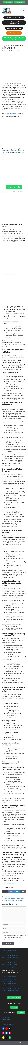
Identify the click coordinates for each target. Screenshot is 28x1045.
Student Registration (14, 1003)
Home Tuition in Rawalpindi (10, 957)
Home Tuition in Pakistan (9, 977)
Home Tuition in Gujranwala (10, 986)
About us (4, 1022)
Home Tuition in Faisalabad (10, 964)
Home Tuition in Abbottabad (10, 988)
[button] (14, 997)
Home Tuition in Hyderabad (10, 967)
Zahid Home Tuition (10, 113)
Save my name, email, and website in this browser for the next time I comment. (15, 937)
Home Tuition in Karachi (9, 950)
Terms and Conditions (8, 1024)
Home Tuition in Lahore (8, 953)
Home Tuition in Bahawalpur (10, 990)
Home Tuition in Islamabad (10, 955)
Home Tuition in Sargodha (9, 984)
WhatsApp (14, 1007)
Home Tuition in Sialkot (8, 981)
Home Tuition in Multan (8, 962)
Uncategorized (8, 896)
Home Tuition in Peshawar (9, 960)
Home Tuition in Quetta (9, 993)
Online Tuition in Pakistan (9, 979)
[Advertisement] (14, 68)
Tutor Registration (9, 1012)
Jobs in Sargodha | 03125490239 (13, 900)
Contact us (5, 1017)
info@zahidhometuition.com (10, 972)
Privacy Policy (6, 1019)
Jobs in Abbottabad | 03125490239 (14, 898)
